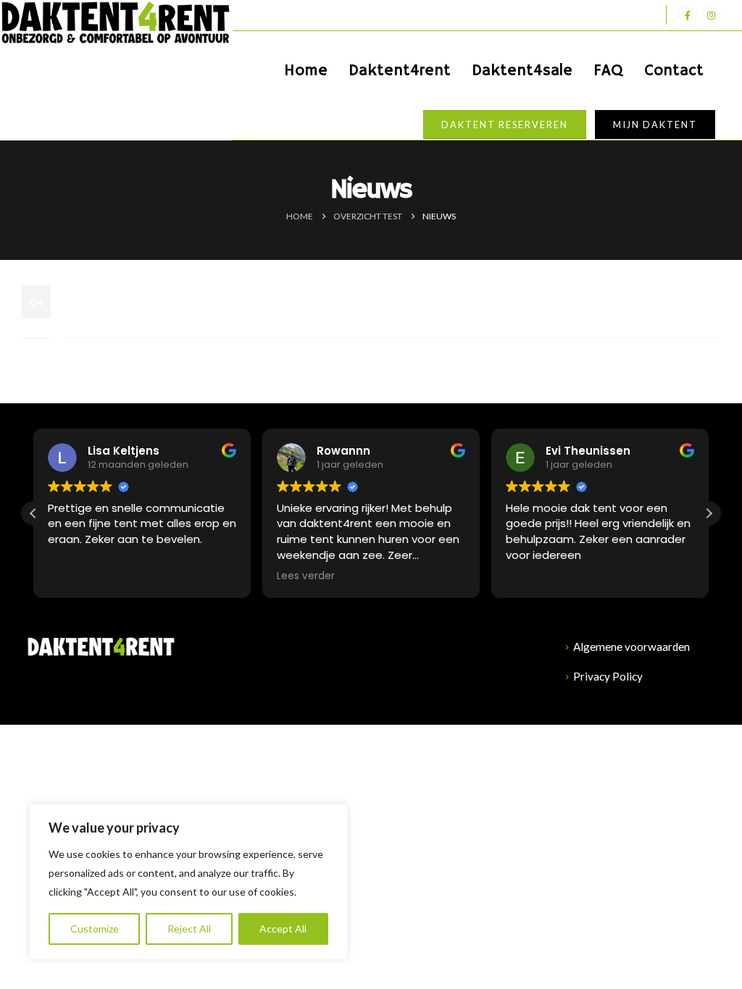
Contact (674, 71)
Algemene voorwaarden (631, 646)
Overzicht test (139, 299)
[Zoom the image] (101, 644)
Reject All (189, 928)
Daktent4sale (522, 71)
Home (306, 71)
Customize (94, 928)
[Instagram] (711, 15)
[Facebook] (688, 15)
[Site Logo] (116, 23)
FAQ (608, 71)
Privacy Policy (608, 676)
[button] (709, 513)
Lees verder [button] (306, 576)
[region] (188, 882)
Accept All (283, 928)
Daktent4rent (400, 71)
